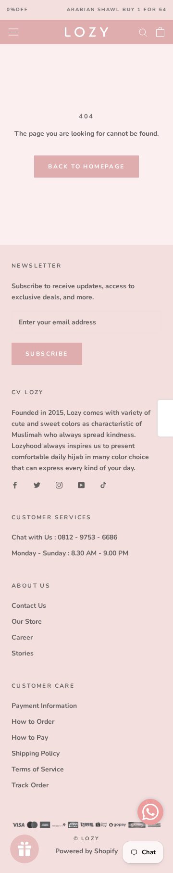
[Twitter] (37, 484)
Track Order (30, 785)
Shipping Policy (36, 753)
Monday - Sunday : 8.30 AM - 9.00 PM (70, 553)
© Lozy (86, 838)
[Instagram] (59, 484)
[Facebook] (15, 484)
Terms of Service (38, 769)
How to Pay (30, 737)
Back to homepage (86, 166)
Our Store (27, 621)
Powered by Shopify (86, 851)
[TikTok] (103, 484)
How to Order (33, 721)
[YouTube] (81, 484)
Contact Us (29, 605)
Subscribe (46, 354)
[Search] (143, 32)
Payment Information (44, 705)
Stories (23, 653)
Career (22, 637)
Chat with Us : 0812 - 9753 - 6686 (64, 537)
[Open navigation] (13, 31)
